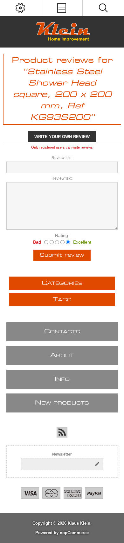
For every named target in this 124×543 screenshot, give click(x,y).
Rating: (62, 235)
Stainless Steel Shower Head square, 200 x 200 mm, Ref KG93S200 (62, 94)
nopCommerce (74, 532)
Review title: (62, 158)
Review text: (62, 178)
